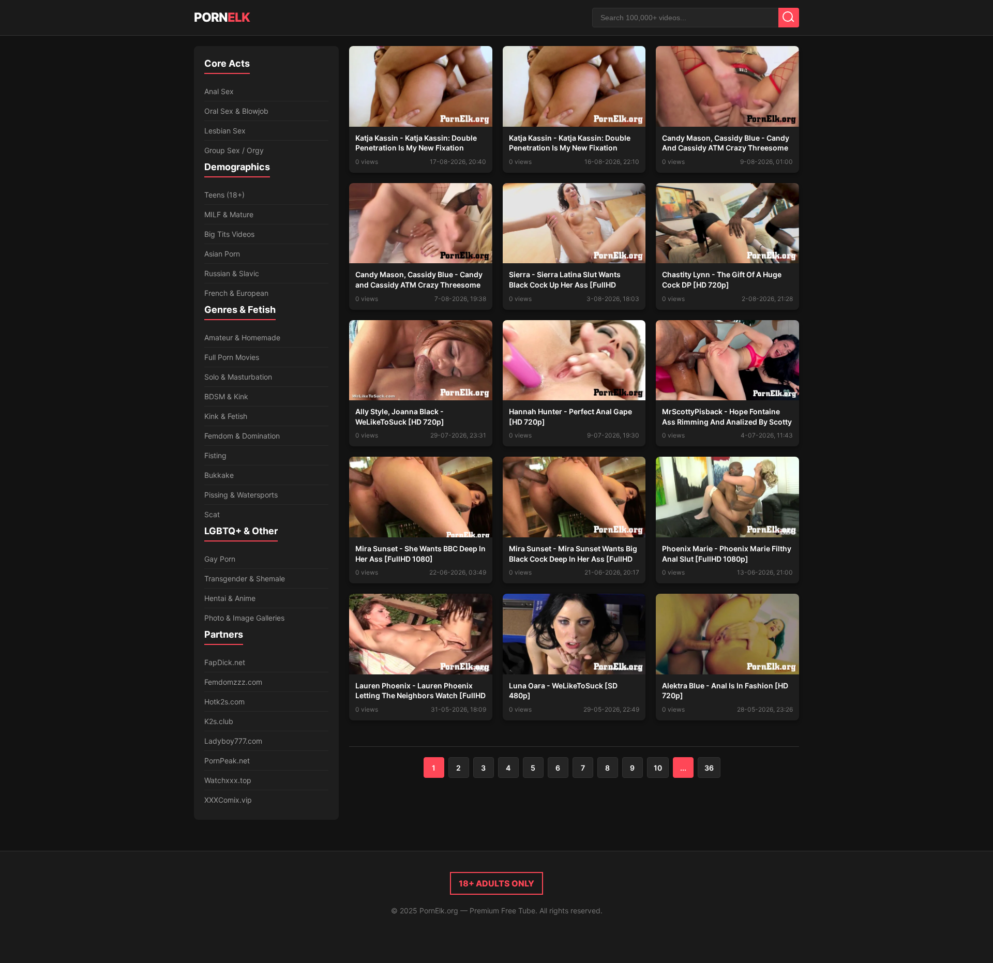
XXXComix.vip (228, 799)
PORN (222, 17)
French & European (236, 293)
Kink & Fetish (225, 416)
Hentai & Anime (229, 598)
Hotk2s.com (224, 701)
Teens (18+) (224, 194)
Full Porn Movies (231, 357)
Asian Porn (222, 253)
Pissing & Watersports (241, 494)
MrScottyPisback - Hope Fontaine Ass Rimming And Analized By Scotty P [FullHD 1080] (727, 421)
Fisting (215, 455)
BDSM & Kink (226, 396)
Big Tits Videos (229, 234)
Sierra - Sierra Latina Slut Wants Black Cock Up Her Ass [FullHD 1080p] (565, 284)
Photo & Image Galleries (244, 617)
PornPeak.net (227, 760)
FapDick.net (224, 662)
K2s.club (218, 721)
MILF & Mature (228, 214)
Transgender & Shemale (244, 578)
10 (658, 767)
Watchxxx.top (227, 780)
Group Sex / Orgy (234, 150)
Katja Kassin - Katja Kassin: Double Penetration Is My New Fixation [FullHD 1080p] (416, 147)
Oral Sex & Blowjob (236, 111)
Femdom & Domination (242, 435)
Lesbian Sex (225, 130)
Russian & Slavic (231, 273)
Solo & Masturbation (238, 376)
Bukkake (219, 475)
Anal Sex (219, 91)
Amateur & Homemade (242, 337)
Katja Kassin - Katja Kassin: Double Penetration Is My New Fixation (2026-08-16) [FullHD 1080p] (569, 147)
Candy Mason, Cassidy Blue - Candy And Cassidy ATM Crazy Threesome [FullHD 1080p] (725, 147)
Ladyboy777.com (233, 740)
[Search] (788, 17)
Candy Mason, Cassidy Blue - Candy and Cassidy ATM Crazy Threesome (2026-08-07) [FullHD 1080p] (419, 284)
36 (709, 767)
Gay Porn (219, 558)
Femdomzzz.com (233, 682)
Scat (212, 514)
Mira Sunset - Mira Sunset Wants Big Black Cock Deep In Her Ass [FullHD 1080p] (573, 558)
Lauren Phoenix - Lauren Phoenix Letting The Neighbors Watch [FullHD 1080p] (420, 695)
